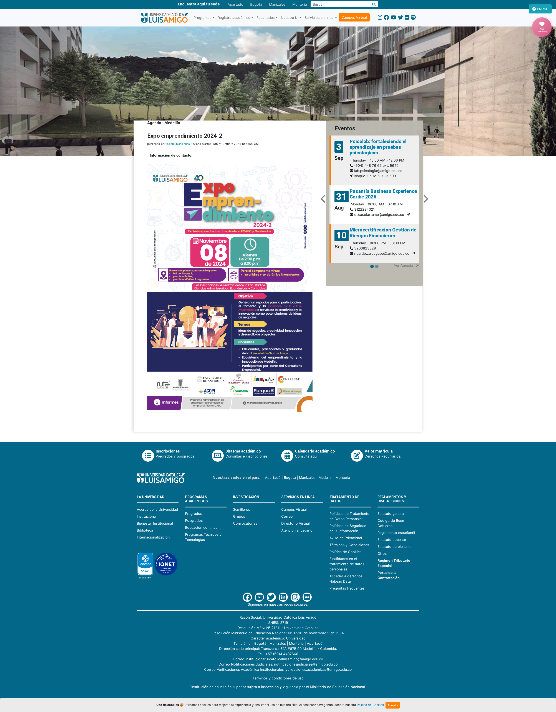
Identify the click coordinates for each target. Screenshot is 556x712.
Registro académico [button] (234, 17)
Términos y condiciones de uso (278, 678)
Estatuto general (391, 513)
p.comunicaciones (178, 143)
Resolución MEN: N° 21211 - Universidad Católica (278, 628)
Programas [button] (203, 17)
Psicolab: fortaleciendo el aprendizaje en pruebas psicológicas (378, 147)
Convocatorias (245, 523)
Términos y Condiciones (349, 545)
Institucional (147, 516)
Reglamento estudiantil (396, 532)
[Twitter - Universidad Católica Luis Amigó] (400, 17)
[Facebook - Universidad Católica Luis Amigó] (386, 17)
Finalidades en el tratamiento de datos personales (346, 564)
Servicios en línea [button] (319, 17)
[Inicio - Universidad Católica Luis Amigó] (164, 17)
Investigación (246, 497)
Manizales (277, 4)
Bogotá (256, 4)
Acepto (392, 705)
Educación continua (201, 527)
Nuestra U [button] (289, 17)
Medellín (325, 477)
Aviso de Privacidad (345, 538)
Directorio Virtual (295, 523)
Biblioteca (145, 530)
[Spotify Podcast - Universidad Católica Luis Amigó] (413, 17)
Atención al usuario (297, 530)
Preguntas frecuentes (346, 588)
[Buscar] (374, 4)
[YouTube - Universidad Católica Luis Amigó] (393, 17)
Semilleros (241, 509)
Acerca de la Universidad (157, 509)
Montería (299, 4)
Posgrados (194, 520)
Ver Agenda (404, 265)
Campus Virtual (354, 17)
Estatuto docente (391, 539)
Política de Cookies (345, 552)
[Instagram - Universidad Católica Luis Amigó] (380, 17)
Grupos (239, 516)
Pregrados (193, 513)
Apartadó (235, 4)
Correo (287, 516)
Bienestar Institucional (155, 523)
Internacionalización (153, 537)
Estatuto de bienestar (395, 546)
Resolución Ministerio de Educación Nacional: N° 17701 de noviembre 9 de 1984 (278, 633)
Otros (382, 553)
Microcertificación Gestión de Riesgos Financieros (383, 232)
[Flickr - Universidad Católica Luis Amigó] (407, 17)
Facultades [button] (265, 17)
